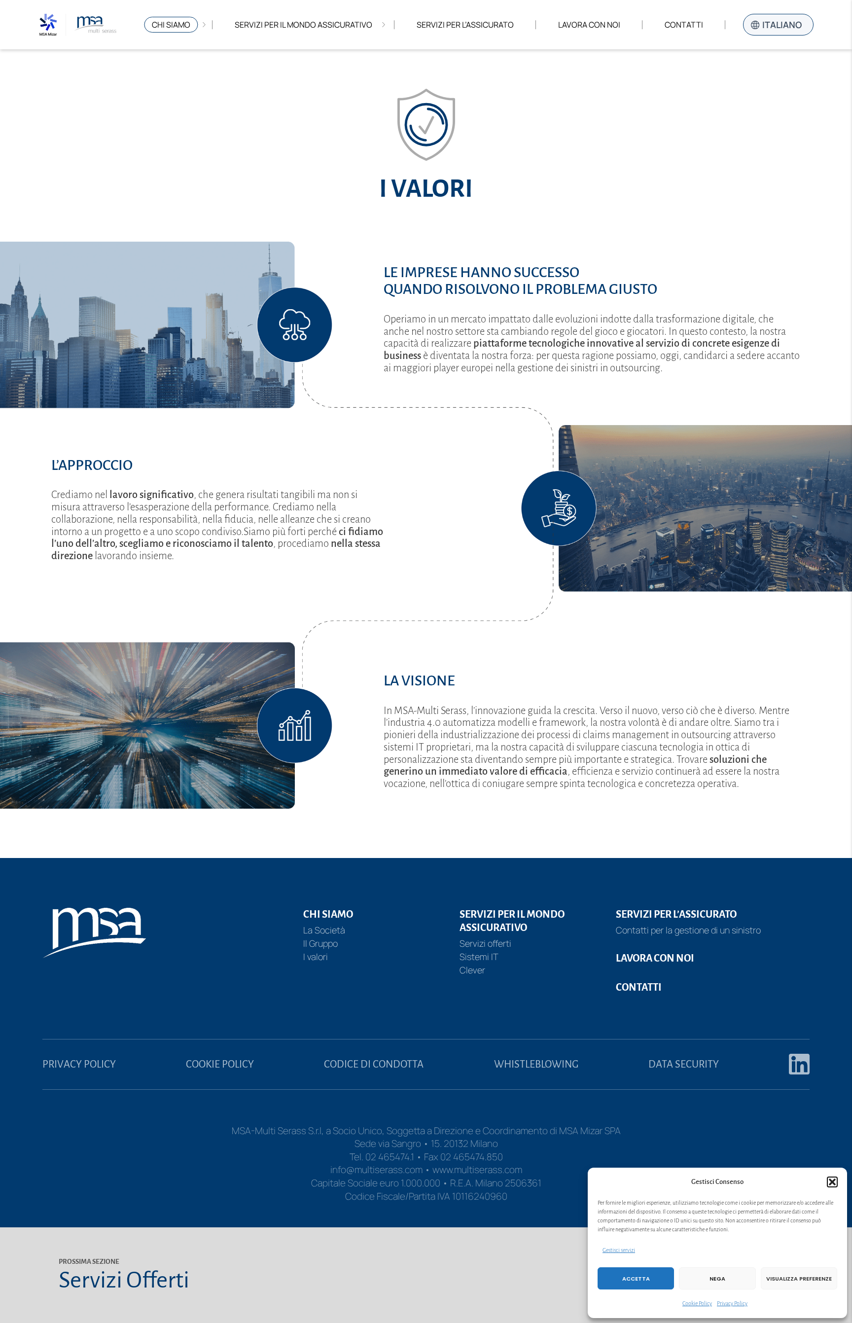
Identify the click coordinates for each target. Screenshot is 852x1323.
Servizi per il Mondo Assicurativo (303, 25)
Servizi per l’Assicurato (465, 25)
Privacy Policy (732, 1303)
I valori (315, 957)
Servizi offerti (485, 943)
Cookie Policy (697, 1303)
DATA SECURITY (683, 1064)
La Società (324, 930)
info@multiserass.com (376, 1169)
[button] (832, 1182)
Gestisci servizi (619, 1250)
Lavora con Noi (589, 25)
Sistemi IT (479, 957)
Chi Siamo (171, 25)
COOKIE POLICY (220, 1064)
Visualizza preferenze (799, 1279)
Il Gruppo (320, 943)
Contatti (684, 25)
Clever (472, 970)
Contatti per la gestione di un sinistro (688, 930)
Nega (717, 1279)
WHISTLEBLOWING (536, 1064)
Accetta (636, 1279)
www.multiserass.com (477, 1169)
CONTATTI (639, 987)
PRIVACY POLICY (79, 1064)
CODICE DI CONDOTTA (374, 1064)
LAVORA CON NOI (655, 958)
